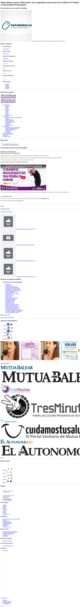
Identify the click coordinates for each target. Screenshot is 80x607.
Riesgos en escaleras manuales (12, 297)
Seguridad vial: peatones (10, 300)
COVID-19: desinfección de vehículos (13, 309)
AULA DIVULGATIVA (8, 134)
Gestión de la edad (9, 125)
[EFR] (9, 573)
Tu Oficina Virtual (6, 136)
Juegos (7, 113)
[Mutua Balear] (13, 466)
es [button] (3, 77)
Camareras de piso (9, 285)
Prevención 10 (8, 130)
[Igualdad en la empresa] (6, 568)
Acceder (2, 384)
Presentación (8, 284)
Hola (4, 68)
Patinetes (7, 118)
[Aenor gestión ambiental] (6, 590)
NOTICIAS (5, 135)
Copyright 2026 (3, 598)
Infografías (8, 110)
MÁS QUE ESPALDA (7, 133)
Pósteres (7, 107)
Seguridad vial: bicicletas (10, 299)
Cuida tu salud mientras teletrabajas (12, 287)
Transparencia (5, 58)
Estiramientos (3, 208)
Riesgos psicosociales (10, 295)
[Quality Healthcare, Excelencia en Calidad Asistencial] (10, 562)
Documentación (6, 48)
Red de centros (6, 53)
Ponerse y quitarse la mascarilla (12, 305)
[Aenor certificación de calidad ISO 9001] (6, 584)
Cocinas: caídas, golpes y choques (12, 293)
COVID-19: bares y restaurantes (12, 308)
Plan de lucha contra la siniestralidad (13, 127)
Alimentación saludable (10, 121)
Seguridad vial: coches (10, 301)
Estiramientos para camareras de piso (13, 288)
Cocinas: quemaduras (10, 292)
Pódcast (7, 109)
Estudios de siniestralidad (10, 129)
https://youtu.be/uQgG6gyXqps (17, 200)
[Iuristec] (8, 557)
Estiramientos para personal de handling (13, 290)
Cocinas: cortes (9, 294)
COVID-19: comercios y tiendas (12, 312)
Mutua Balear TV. (45, 198)
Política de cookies (6, 602)
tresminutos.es (8, 115)
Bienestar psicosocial (10, 120)
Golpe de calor (8, 296)
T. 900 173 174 (6, 492)
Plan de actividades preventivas (12, 128)
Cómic (7, 111)
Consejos (7, 112)
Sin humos (8, 124)
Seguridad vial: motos (10, 302)
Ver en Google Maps (7, 498)
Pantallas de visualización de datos (12, 304)
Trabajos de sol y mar (10, 303)
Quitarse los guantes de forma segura (13, 306)
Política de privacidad (7, 601)
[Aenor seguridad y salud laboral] (6, 579)
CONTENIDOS (6, 104)
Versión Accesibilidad (7, 500)
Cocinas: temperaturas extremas (12, 291)
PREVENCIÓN (6, 126)
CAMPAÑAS (6, 116)
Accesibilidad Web (6, 603)
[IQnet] (8, 596)
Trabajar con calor (9, 119)
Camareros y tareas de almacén (12, 286)
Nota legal (5, 600)
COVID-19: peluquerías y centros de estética (14, 310)
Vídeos (7, 108)
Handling (8, 208)
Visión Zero (8, 131)
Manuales (7, 106)
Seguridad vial (8, 122)
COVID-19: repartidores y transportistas (13, 311)
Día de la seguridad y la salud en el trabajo (14, 117)
